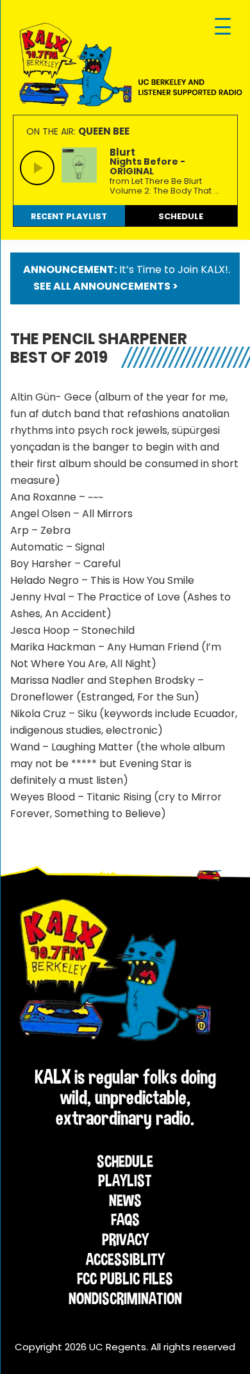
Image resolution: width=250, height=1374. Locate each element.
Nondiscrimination (125, 1298)
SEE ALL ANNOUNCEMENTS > (105, 286)
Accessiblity (125, 1259)
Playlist (125, 1180)
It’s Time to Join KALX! (173, 269)
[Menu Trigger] (222, 27)
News (125, 1200)
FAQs (125, 1219)
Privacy (125, 1239)
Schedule (125, 1161)
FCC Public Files (125, 1278)
